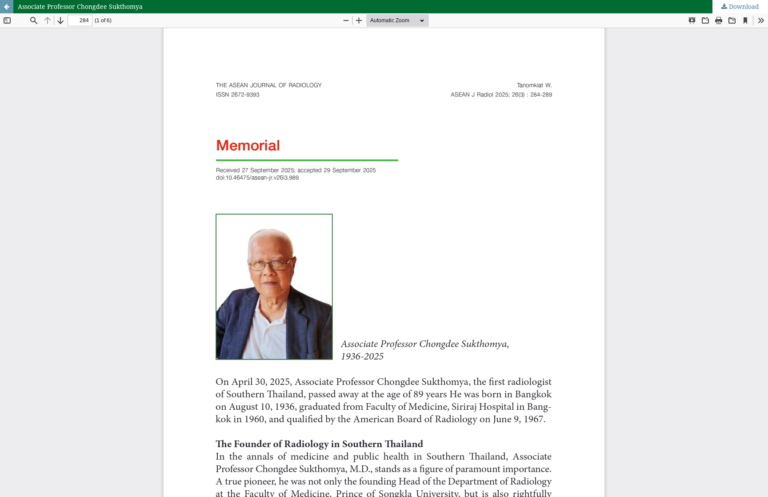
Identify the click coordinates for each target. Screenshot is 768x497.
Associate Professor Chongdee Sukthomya (80, 6)
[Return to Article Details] (6, 6)
